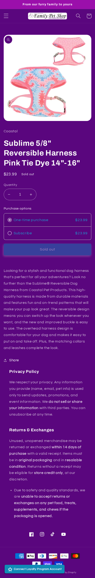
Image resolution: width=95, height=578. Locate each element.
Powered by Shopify (65, 573)
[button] (6, 16)
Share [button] (14, 360)
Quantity (10, 185)
